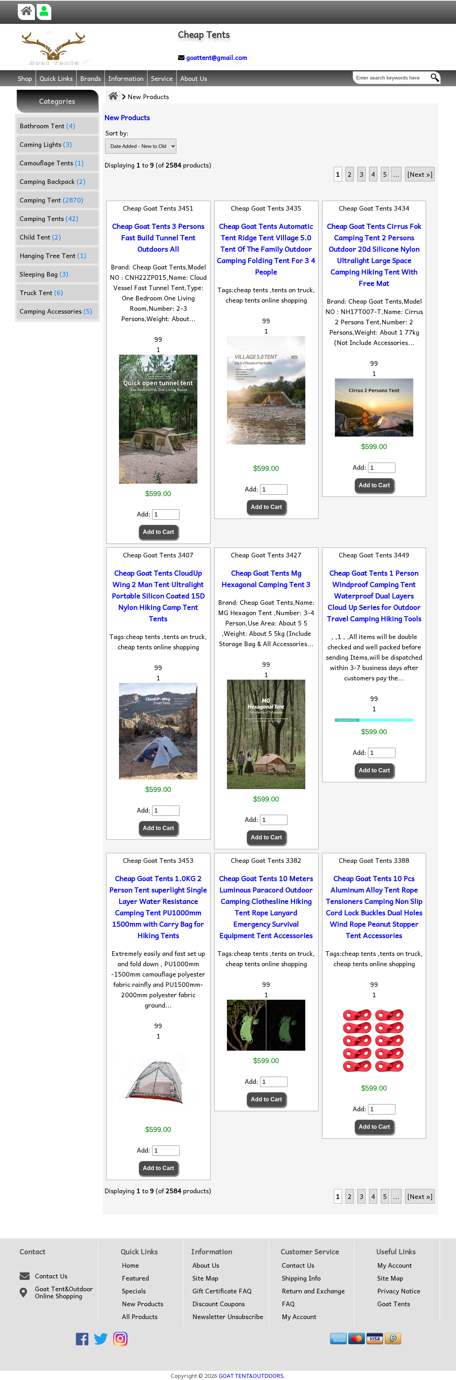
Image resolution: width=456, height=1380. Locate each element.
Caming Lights (46, 144)
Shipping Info (301, 1278)
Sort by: (117, 133)
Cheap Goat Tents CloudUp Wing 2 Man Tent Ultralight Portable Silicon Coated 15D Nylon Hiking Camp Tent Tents (158, 595)
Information (126, 78)
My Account (299, 1316)
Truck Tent (41, 292)
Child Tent (40, 237)
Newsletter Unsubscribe (227, 1316)
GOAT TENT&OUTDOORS (251, 1375)
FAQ (288, 1303)
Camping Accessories (56, 311)
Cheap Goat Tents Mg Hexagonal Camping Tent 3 (266, 578)
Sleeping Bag (44, 274)
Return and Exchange (313, 1291)
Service (162, 78)
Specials (134, 1291)
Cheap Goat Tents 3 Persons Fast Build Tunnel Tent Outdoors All (158, 237)
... (396, 174)
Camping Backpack (53, 181)
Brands (90, 78)
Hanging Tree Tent (53, 255)
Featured (135, 1278)
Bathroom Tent (47, 125)
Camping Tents (49, 218)
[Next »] (419, 174)
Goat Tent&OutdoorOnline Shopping (64, 1292)
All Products (139, 1316)
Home (130, 1265)
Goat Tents (393, 1303)
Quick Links (56, 78)
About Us (193, 78)
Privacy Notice (398, 1291)
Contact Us (51, 1276)
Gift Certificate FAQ (222, 1291)
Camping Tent (51, 200)
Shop (25, 78)
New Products (142, 1303)
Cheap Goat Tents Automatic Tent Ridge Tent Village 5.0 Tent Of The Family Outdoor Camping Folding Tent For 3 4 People (266, 248)
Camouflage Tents (52, 163)
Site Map (205, 1278)
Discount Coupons (218, 1303)
